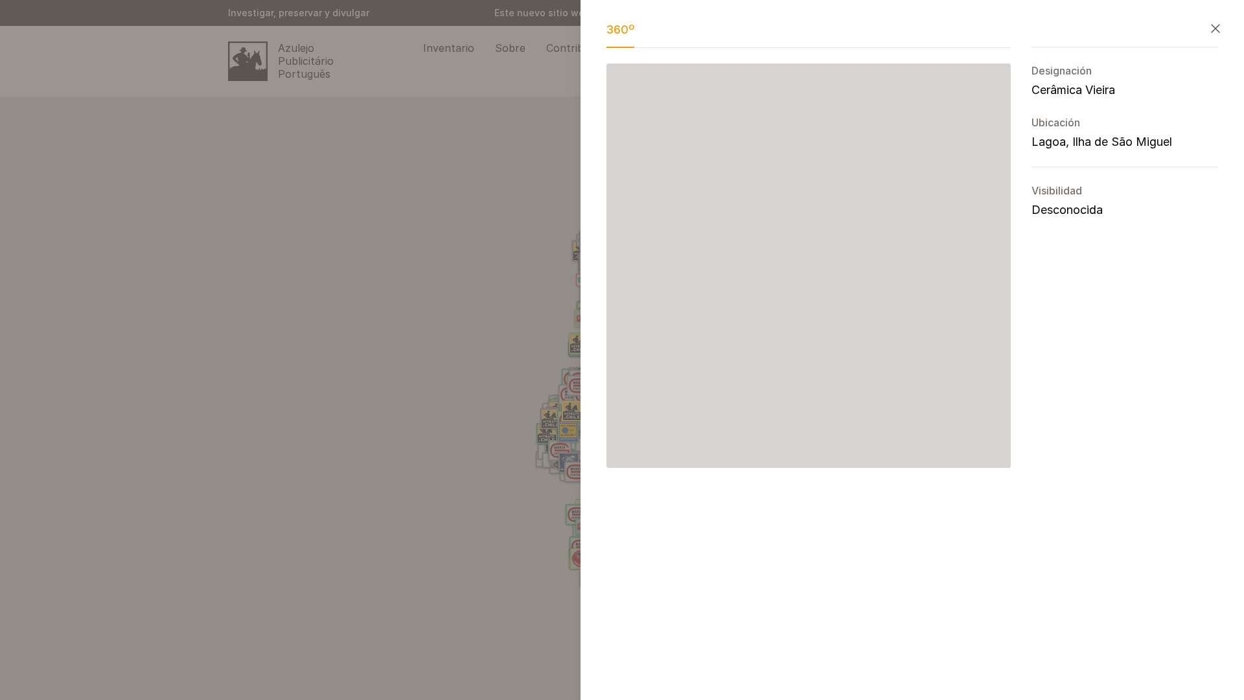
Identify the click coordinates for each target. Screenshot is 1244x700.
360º (620, 29)
